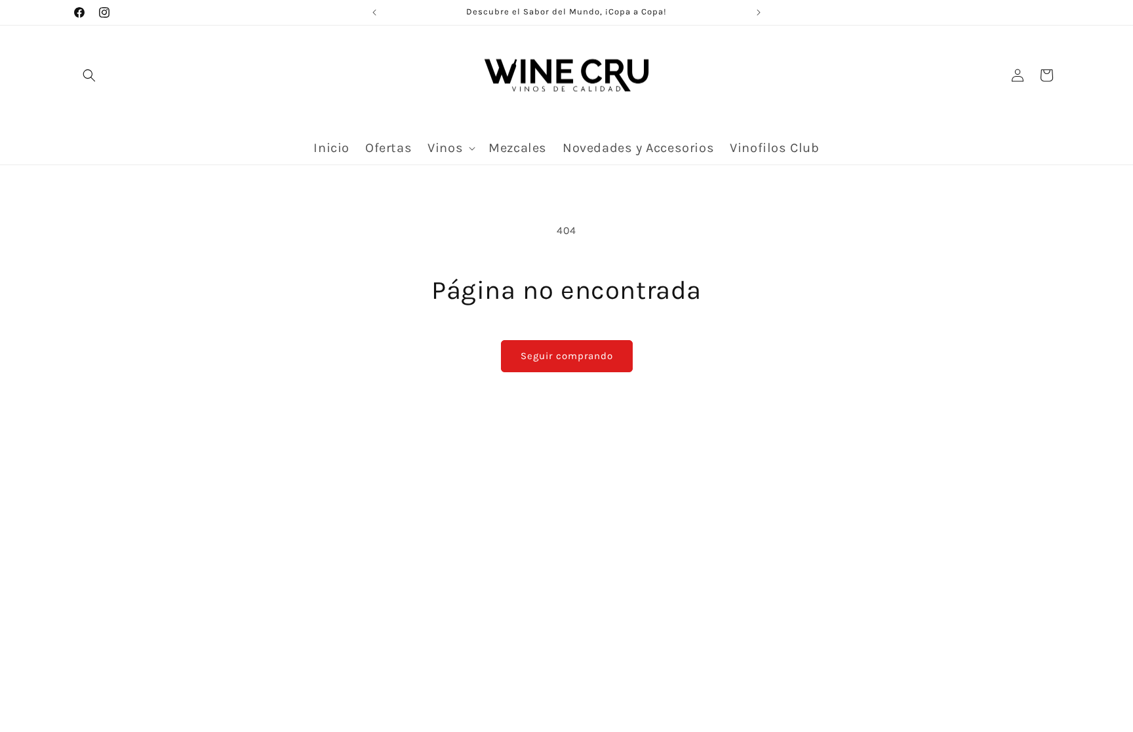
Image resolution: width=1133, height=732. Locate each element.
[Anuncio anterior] (374, 12)
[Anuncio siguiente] (758, 12)
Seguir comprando (567, 356)
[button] (89, 75)
